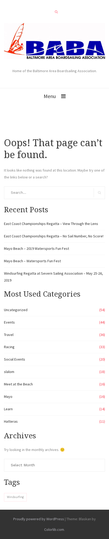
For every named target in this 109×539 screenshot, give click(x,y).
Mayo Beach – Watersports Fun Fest (32, 261)
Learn (8, 409)
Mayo (8, 396)
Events (9, 322)
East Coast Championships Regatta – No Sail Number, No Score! (53, 236)
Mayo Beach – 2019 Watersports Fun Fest (36, 248)
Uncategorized (16, 309)
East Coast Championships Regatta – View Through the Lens (51, 223)
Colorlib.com (54, 529)
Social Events (14, 359)
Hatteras (11, 421)
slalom (9, 371)
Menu (50, 96)
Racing (9, 346)
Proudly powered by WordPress (38, 519)
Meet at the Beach (18, 384)
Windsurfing (15, 497)
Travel (8, 334)
